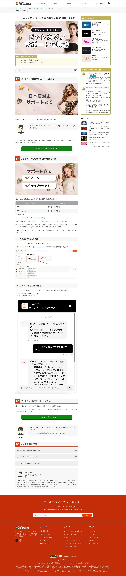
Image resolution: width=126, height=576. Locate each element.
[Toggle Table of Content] (74, 70)
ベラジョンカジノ (95, 534)
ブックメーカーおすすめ (96, 3)
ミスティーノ (94, 543)
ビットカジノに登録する (45, 417)
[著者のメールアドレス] (25, 477)
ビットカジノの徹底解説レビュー (40, 433)
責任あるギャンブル (47, 534)
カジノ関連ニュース (71, 546)
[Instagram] (20, 540)
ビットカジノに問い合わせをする (45, 148)
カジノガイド (70, 3)
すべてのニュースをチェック (101, 146)
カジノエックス (95, 537)
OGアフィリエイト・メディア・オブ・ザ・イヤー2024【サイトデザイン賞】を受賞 (99, 128)
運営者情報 (44, 531)
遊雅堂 (92, 540)
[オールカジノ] (23, 3)
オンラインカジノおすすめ (42, 3)
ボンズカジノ (94, 531)
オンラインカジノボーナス (73, 534)
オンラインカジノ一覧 (35, 9)
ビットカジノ (49, 9)
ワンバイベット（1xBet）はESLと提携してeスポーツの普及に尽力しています (99, 133)
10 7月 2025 (98, 91)
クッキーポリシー (46, 540)
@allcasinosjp (89, 91)
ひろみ (27, 470)
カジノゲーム (82, 3)
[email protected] (39, 218)
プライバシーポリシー (48, 537)
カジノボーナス (58, 3)
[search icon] (109, 3)
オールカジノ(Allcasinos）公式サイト (97, 88)
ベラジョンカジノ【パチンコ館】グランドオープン (99, 143)
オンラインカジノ (20, 9)
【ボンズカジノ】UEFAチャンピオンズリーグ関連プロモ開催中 (99, 122)
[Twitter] (16, 540)
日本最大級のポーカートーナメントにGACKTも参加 (98, 138)
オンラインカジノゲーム (73, 540)
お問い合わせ (45, 543)
